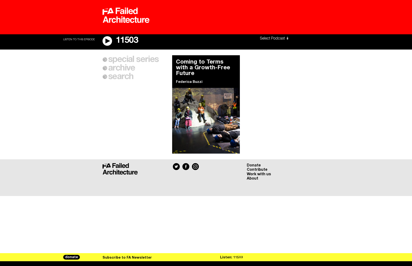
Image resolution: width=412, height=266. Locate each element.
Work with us (259, 174)
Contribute (257, 169)
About (252, 178)
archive (121, 68)
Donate (254, 165)
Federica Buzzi (189, 82)
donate (71, 257)
